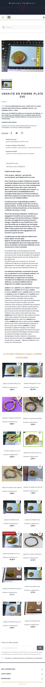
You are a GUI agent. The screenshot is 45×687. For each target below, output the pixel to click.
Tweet (17, 133)
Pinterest (22, 133)
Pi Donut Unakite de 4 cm (12, 451)
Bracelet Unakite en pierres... (33, 418)
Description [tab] (12, 163)
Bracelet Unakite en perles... (12, 418)
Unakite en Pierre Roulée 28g (12, 588)
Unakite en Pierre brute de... (12, 383)
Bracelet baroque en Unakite (12, 487)
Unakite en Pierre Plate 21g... (33, 452)
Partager (11, 133)
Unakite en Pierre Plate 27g (12, 622)
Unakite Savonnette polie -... (33, 383)
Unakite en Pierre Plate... (12, 519)
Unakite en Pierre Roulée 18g (33, 487)
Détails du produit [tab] (15, 166)
